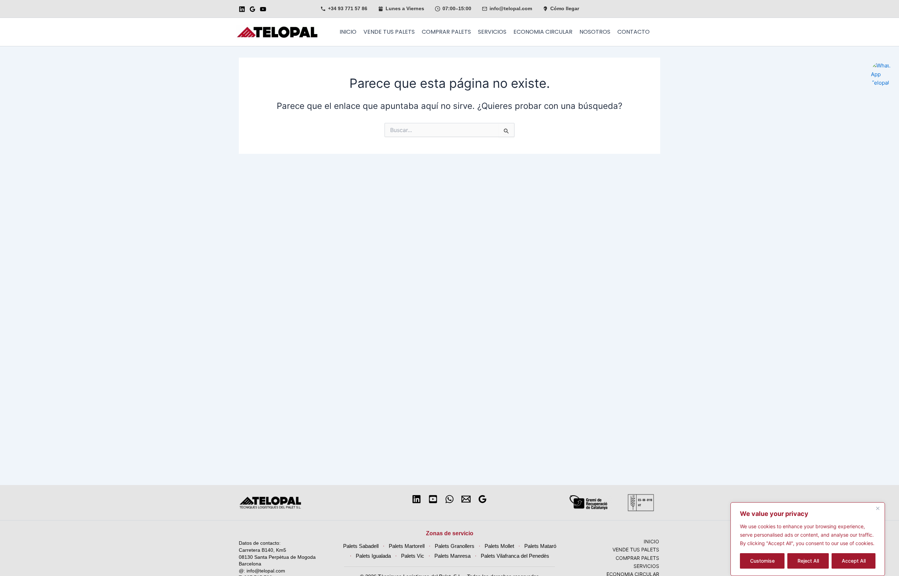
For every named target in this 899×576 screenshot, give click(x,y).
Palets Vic (412, 556)
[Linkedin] (242, 9)
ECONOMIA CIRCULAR (542, 32)
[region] (807, 539)
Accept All (854, 561)
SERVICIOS (492, 32)
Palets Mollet (499, 546)
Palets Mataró (540, 546)
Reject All (808, 561)
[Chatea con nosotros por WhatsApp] (881, 65)
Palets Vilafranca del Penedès (515, 556)
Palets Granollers (454, 546)
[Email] (466, 499)
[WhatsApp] (449, 499)
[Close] (877, 508)
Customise (762, 561)
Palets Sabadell (361, 546)
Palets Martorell (407, 546)
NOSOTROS (594, 32)
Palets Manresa (452, 556)
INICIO (348, 32)
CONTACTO (633, 32)
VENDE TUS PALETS (389, 32)
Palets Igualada (373, 556)
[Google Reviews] (252, 9)
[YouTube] (263, 9)
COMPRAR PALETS (446, 32)
